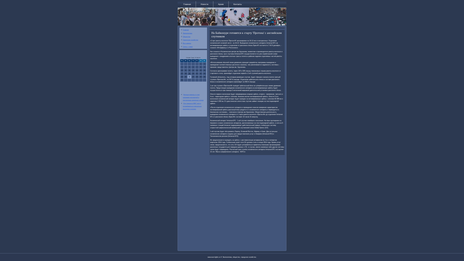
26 (189, 76)
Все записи (187, 43)
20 (193, 73)
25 (185, 76)
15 (200, 70)
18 (185, 73)
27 (193, 76)
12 (189, 70)
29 (200, 76)
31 (182, 80)
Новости (204, 4)
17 (182, 73)
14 (197, 70)
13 (193, 70)
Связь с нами (188, 47)
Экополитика (187, 33)
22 (200, 73)
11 (185, 70)
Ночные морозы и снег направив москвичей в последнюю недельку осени (193, 97)
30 (204, 76)
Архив (221, 4)
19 (189, 73)
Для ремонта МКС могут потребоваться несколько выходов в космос (192, 106)
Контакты (237, 4)
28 (197, 76)
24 (182, 76)
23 (204, 73)
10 (182, 70)
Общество (186, 37)
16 (204, 70)
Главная (187, 4)
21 (197, 73)
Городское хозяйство (190, 40)
